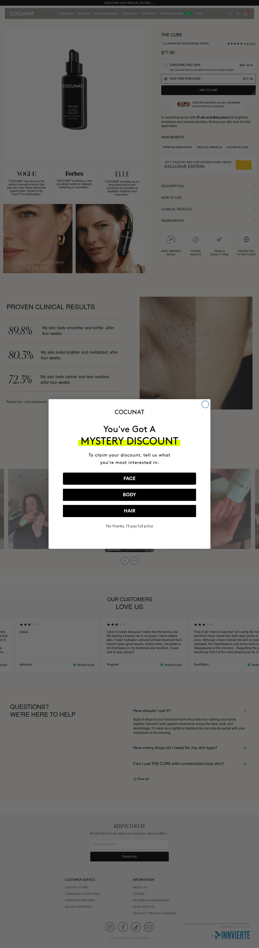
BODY (129, 494)
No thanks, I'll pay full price (129, 526)
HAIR (129, 511)
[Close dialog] (205, 404)
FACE (129, 478)
